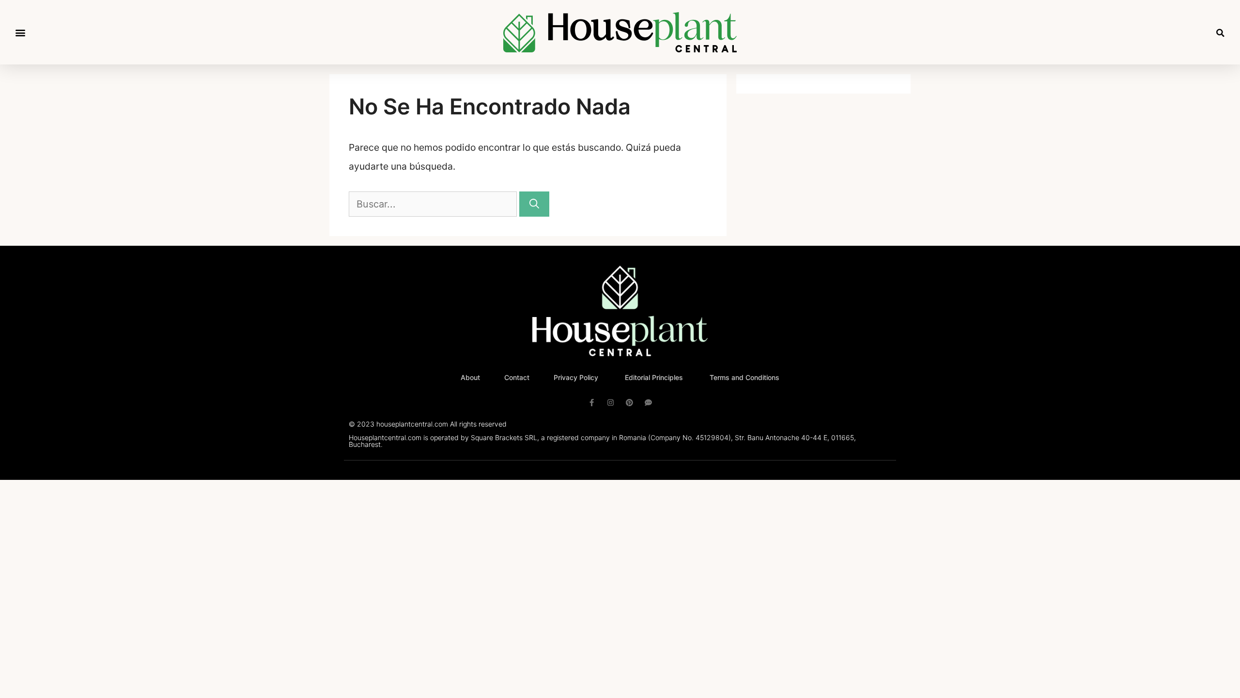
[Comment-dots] (648, 402)
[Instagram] (610, 402)
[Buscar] (534, 204)
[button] (20, 32)
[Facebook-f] (591, 402)
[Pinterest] (629, 402)
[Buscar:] (434, 204)
